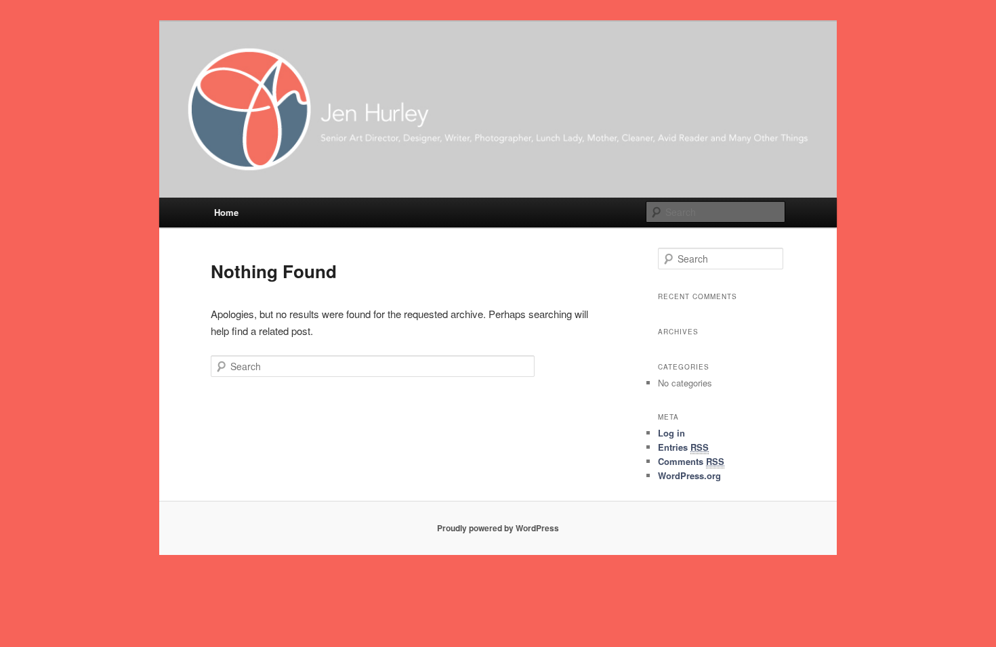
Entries (683, 447)
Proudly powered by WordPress (498, 528)
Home (226, 212)
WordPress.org (689, 475)
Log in (671, 432)
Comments (691, 461)
